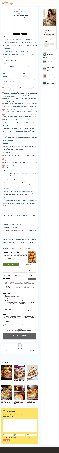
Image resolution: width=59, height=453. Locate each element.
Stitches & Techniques (17, 449)
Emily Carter (17, 17)
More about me (47, 41)
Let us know (19, 336)
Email (16, 434)
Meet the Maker (54, 2)
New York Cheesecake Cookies (32, 402)
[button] (17, 9)
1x (29, 278)
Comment (5, 419)
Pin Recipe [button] (29, 264)
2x (32, 278)
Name (4, 434)
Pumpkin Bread (35, 358)
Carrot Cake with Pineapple (6, 381)
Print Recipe (12, 264)
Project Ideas (39, 2)
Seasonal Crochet (47, 2)
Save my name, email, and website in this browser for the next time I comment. (17, 437)
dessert (19, 13)
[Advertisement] (20, 26)
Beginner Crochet (5, 449)
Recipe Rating (6, 416)
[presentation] (6, 372)
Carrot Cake (29, 381)
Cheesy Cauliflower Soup (5, 358)
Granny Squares (33, 2)
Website (28, 434)
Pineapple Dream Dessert (5, 402)
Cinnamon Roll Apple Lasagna (19, 380)
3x (34, 278)
